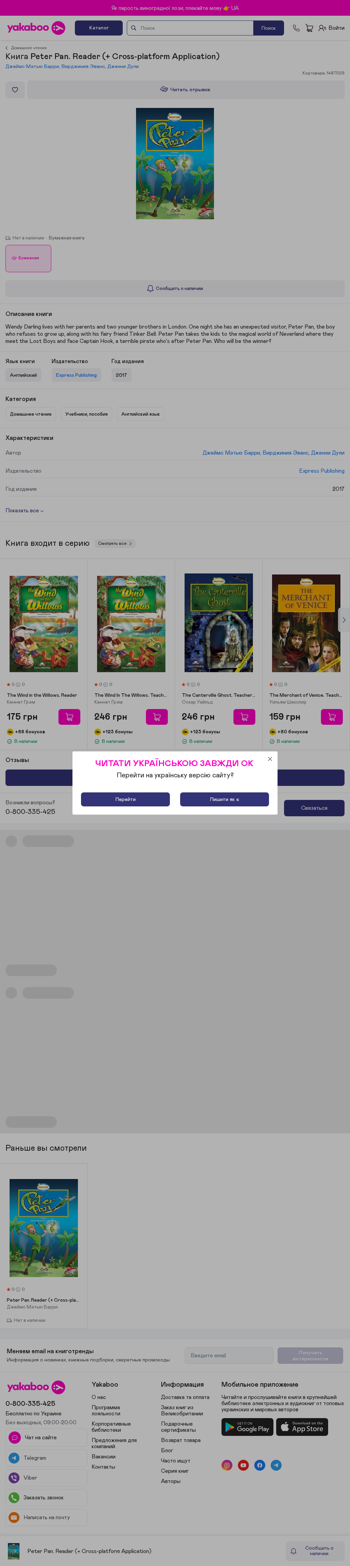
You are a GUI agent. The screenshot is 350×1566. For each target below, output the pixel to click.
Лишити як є (224, 799)
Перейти (126, 799)
